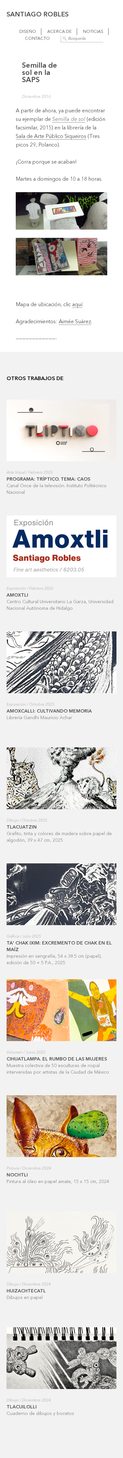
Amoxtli (17, 595)
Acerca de (59, 32)
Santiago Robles (38, 14)
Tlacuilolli (22, 1407)
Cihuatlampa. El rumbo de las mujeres (57, 1059)
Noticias (93, 32)
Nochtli (17, 1175)
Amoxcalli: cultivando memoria (49, 711)
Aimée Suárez (75, 322)
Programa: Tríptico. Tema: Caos (48, 479)
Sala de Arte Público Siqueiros (51, 136)
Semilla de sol (68, 119)
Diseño (27, 32)
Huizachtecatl (26, 1291)
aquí (77, 305)
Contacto (37, 38)
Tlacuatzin (22, 827)
